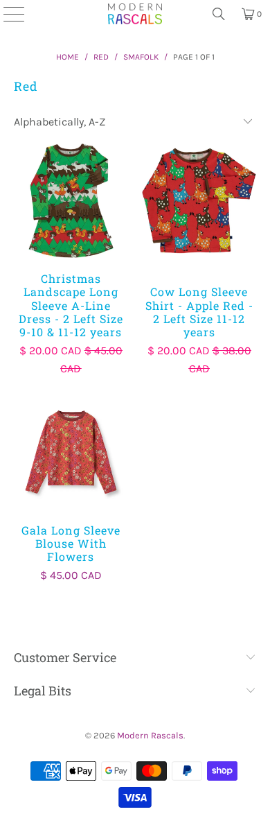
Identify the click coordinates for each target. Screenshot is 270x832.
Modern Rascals (150, 735)
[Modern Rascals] (135, 14)
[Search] (219, 14)
